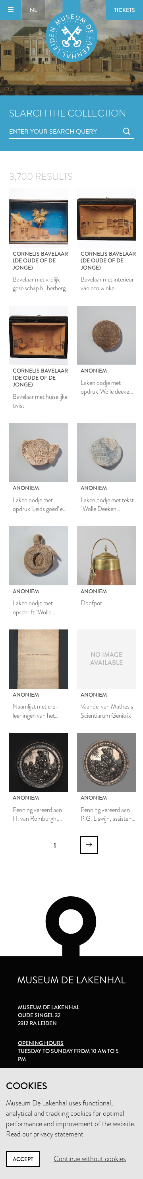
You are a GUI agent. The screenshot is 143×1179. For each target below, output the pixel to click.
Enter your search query (37, 123)
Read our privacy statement (44, 1134)
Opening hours (41, 1043)
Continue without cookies (90, 1159)
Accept (23, 1159)
